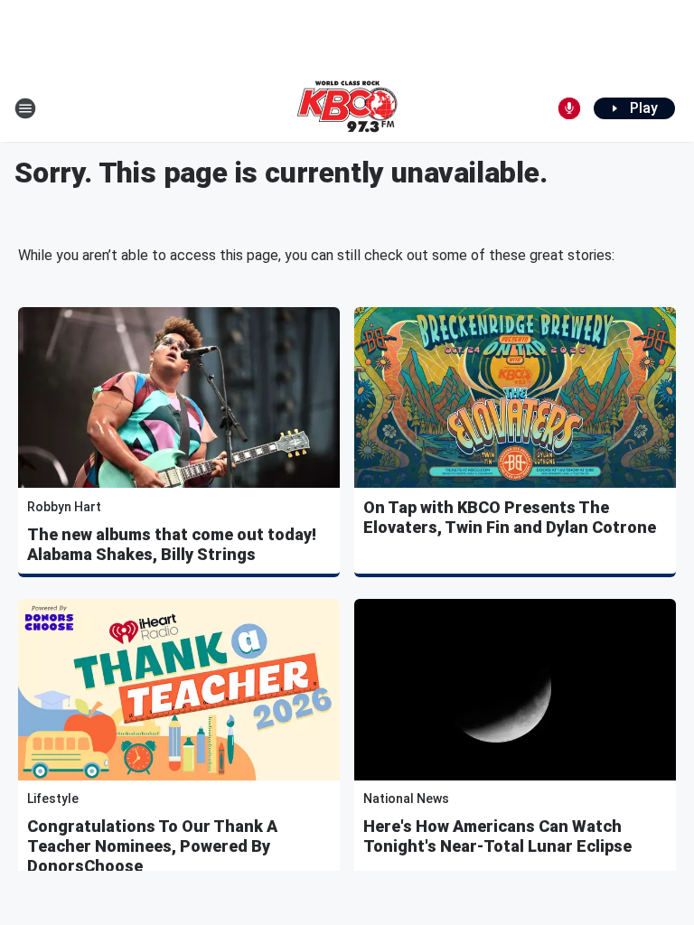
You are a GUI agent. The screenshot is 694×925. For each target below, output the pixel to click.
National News (406, 798)
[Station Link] (347, 108)
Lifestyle (53, 798)
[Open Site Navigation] (25, 108)
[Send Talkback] (569, 108)
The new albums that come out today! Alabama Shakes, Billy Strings (171, 544)
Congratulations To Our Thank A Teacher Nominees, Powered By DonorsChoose (152, 846)
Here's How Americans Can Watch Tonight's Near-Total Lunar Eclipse (497, 836)
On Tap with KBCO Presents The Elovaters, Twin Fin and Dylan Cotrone (509, 517)
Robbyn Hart (64, 507)
